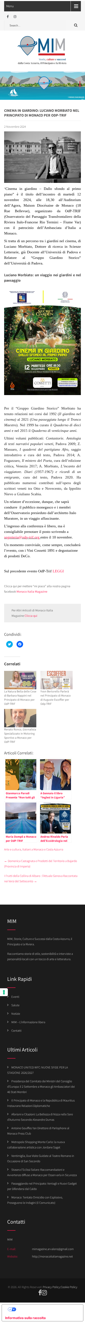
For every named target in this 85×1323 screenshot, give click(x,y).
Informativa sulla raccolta (25, 1318)
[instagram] (15, 16)
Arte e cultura (12, 849)
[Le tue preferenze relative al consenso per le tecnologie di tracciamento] (4, 992)
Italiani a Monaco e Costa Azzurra (42, 849)
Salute (15, 1005)
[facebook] (7, 16)
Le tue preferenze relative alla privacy (47, 1309)
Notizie (15, 1014)
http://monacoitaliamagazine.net (52, 1256)
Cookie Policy (69, 1287)
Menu (10, 6)
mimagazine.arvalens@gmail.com (53, 1249)
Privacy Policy (51, 1287)
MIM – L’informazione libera (28, 1022)
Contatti (16, 1030)
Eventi (15, 997)
